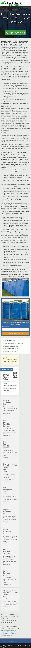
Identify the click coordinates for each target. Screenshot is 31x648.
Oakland (17, 632)
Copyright (23, 645)
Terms (17, 645)
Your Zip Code (6, 326)
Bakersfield (9, 630)
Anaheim (3, 630)
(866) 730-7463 (17, 32)
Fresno (14, 630)
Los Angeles (11, 632)
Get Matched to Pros (14, 333)
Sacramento (5, 633)
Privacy (13, 645)
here (27, 177)
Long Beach (4, 632)
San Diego (11, 633)
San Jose (9, 635)
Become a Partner (12, 641)
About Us (2, 641)
